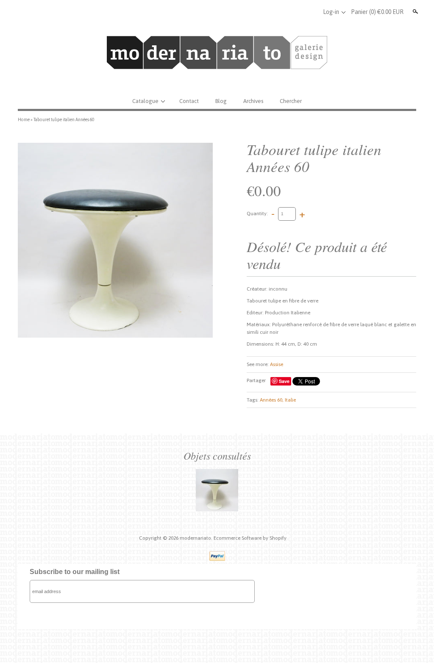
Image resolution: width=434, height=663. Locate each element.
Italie (290, 400)
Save (284, 381)
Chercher (291, 101)
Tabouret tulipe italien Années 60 (63, 119)
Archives (253, 101)
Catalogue (145, 101)
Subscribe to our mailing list (75, 571)
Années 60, (272, 400)
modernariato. (197, 538)
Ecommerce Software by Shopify (250, 538)
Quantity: (257, 213)
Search (414, 11)
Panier (377, 11)
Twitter (297, 12)
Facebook (283, 12)
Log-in (331, 11)
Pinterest (311, 12)
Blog (221, 101)
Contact (189, 101)
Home (24, 119)
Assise (276, 364)
